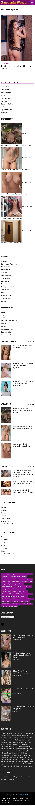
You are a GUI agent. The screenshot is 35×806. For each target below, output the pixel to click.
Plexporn (4, 323)
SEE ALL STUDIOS (7, 524)
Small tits (22, 603)
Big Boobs (4, 101)
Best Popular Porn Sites (9, 264)
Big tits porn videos (15, 576)
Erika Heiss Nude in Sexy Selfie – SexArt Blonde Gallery (22, 347)
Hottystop (4, 95)
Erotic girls (5, 63)
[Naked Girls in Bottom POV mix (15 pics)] (6, 689)
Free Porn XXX (6, 92)
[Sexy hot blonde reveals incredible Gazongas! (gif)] (6, 707)
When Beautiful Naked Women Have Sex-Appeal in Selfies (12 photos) (22, 655)
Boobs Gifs (5, 579)
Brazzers (4, 261)
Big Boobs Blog (6, 98)
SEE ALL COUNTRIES (8, 553)
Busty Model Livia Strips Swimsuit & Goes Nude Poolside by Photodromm (22, 383)
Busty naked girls (6, 584)
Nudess (3, 318)
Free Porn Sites (6, 275)
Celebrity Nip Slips (7, 104)
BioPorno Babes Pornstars (10, 320)
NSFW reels (24, 596)
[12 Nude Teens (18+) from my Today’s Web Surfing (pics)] (6, 671)
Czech (3, 551)
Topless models (13, 606)
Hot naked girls (23, 591)
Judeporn (4, 301)
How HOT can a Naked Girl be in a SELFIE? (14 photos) (22, 636)
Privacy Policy (24, 798)
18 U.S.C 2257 (6, 800)
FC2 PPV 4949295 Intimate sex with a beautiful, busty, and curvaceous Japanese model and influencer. (22, 474)
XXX (2, 292)
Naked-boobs (28, 593)
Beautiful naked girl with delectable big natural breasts (21, 445)
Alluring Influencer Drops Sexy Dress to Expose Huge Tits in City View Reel (22, 410)
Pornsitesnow (5, 278)
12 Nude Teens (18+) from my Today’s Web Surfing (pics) (21, 672)
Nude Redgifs (5, 598)
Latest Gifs (6, 404)
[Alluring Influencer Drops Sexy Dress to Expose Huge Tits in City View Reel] (6, 408)
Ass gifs (13, 574)
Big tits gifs (29, 574)
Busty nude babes (18, 584)
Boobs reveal (13, 579)
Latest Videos (7, 466)
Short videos (14, 603)
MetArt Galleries (18, 593)
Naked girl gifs (6, 596)
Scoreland (4, 513)
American (4, 537)
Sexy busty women (7, 601)
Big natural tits (21, 574)
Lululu (3, 312)
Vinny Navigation (7, 329)
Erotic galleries (6, 589)
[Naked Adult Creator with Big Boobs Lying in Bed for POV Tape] (6, 490)
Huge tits (4, 593)
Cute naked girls (27, 586)
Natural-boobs (15, 596)
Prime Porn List (6, 272)
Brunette (20, 579)
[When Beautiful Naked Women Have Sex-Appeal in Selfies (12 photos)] (6, 653)
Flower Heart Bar (7, 335)
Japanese (4, 540)
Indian (3, 545)
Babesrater (5, 90)
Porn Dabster (5, 290)
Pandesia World (23, 795)
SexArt (3, 516)
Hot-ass (15, 591)
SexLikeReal (5, 87)
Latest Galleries (8, 341)
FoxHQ (3, 107)
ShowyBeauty (5, 521)
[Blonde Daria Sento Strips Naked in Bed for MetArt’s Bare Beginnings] (6, 364)
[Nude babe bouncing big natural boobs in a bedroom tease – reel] (6, 426)
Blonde (24, 576)
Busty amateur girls (27, 581)
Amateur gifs (5, 574)
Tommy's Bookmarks (8, 287)
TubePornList (5, 284)
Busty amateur (16, 581)
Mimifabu (4, 326)
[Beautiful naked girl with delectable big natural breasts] (6, 444)
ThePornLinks (5, 267)
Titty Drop (4, 606)
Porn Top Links (6, 298)
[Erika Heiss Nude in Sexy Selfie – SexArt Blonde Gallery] (6, 346)
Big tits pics (5, 576)
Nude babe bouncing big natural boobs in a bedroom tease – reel (22, 427)
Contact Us (5, 802)
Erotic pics (14, 589)
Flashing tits (22, 589)
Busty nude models (7, 586)
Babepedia (4, 112)
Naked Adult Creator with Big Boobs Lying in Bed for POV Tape (22, 491)
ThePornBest (5, 270)
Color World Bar (6, 332)
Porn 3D (14, 798)
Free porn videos (6, 591)
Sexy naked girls (25, 601)
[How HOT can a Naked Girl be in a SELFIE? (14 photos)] (6, 635)
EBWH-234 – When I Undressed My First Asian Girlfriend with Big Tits (23, 483)
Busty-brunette (6, 581)
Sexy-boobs (23, 598)
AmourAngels (5, 518)
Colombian (4, 548)
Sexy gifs (16, 601)
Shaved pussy (5, 603)
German (3, 542)
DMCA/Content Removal (21, 800)
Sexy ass (30, 598)
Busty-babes (28, 579)
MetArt (3, 507)
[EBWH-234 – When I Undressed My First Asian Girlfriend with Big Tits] (6, 482)
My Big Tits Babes (7, 110)
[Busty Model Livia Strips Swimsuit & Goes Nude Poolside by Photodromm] (6, 382)
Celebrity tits (17, 586)
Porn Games (6, 798)
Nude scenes (14, 598)
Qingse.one (5, 315)
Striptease (29, 603)
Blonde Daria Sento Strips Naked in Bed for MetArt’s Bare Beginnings (22, 365)
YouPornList (5, 281)
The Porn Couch (6, 295)
